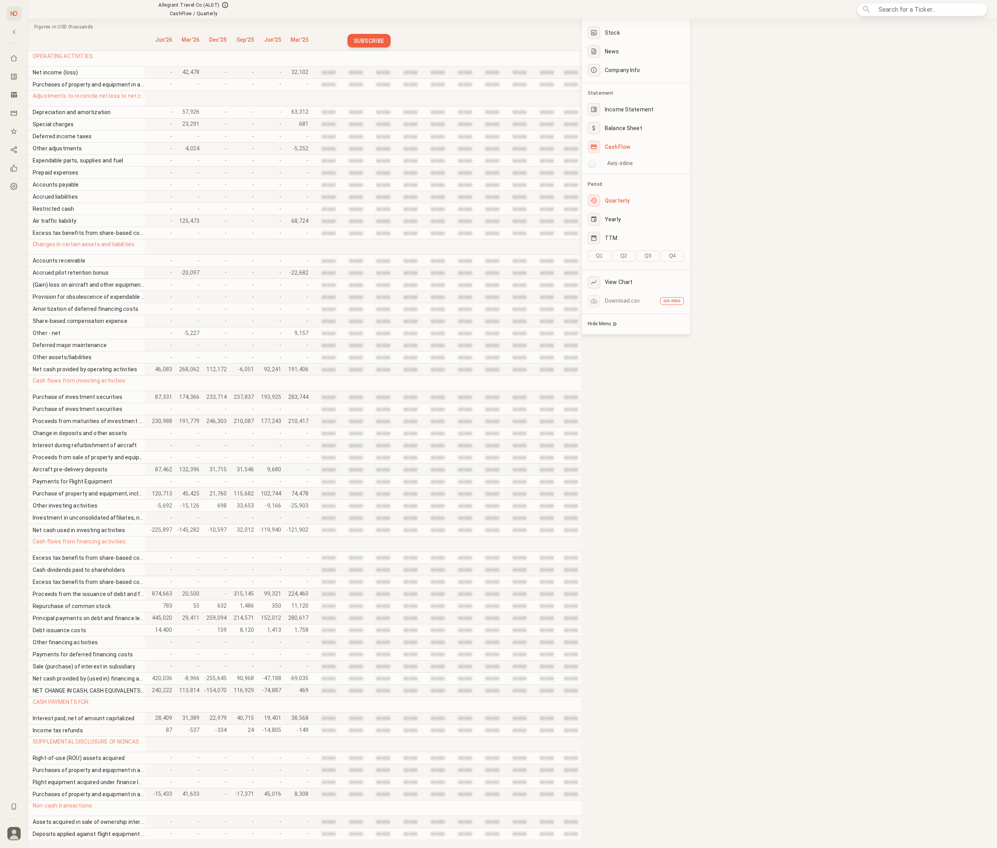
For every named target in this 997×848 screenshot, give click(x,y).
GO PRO (672, 301)
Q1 (599, 256)
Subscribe (369, 41)
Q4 (672, 256)
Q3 (648, 256)
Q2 (623, 256)
